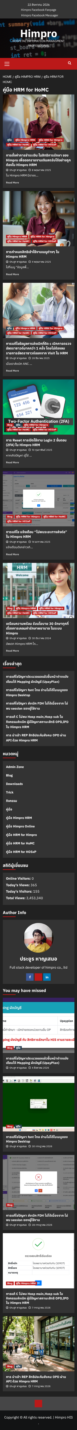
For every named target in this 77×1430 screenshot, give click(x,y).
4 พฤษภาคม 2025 (41, 261)
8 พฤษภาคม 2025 (41, 170)
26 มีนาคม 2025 (41, 358)
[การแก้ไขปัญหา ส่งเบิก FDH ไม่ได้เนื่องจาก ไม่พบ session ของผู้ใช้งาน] (38, 1182)
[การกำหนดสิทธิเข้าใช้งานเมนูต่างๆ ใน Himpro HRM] (38, 218)
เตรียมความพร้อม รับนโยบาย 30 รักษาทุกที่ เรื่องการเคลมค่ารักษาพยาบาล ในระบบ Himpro (37, 628)
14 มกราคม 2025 (41, 541)
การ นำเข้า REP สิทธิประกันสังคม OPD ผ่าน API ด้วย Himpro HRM (36, 737)
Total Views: (16, 898)
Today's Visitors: (19, 891)
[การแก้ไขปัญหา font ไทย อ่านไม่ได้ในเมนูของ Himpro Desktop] (38, 1103)
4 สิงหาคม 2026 (40, 1067)
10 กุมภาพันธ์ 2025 (42, 449)
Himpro (38, 33)
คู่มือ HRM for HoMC (18, 144)
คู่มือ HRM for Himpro (50, 139)
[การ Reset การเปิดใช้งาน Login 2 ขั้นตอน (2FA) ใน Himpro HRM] (38, 407)
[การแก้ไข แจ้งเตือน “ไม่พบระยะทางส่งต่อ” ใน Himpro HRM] (38, 498)
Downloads (14, 784)
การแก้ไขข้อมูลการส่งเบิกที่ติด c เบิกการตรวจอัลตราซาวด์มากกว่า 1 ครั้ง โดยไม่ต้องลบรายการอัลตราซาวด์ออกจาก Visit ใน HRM (38, 348)
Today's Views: (18, 885)
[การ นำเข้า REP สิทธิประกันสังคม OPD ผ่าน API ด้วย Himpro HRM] (38, 1343)
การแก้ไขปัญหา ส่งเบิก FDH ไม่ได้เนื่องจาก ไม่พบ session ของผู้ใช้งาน (37, 705)
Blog (9, 424)
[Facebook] (30, 977)
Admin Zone (15, 767)
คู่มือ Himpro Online (20, 826)
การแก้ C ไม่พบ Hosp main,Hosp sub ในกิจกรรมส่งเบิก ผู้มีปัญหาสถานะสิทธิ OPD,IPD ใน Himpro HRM (37, 722)
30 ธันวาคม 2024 (41, 638)
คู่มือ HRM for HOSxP (44, 144)
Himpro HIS (64, 1417)
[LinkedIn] (47, 977)
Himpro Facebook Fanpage (38, 10)
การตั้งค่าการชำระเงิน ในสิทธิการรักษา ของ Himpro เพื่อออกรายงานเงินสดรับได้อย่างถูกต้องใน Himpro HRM (38, 160)
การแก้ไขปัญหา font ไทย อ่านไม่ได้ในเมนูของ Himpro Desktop (37, 692)
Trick (9, 792)
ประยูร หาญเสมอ (18, 170)
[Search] (69, 63)
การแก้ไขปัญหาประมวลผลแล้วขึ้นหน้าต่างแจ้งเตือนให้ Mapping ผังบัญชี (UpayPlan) (37, 679)
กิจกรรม (11, 801)
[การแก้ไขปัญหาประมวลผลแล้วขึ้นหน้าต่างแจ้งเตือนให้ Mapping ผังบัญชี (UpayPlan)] (38, 1025)
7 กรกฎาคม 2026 (41, 1307)
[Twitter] (38, 977)
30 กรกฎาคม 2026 (42, 1146)
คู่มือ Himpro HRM (25, 139)
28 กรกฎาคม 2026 (42, 1224)
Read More (12, 182)
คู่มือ (9, 139)
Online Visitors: (19, 878)
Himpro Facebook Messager (39, 15)
